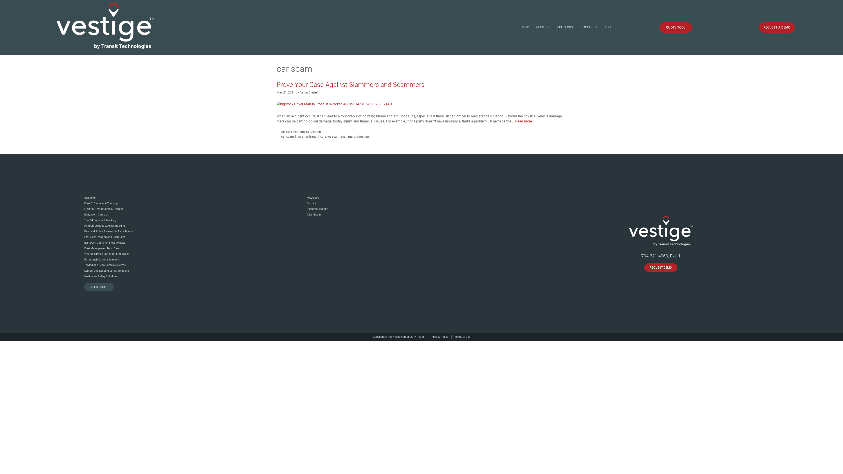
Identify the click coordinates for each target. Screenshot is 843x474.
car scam (287, 136)
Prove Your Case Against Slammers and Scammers (351, 84)
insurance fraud (306, 136)
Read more (523, 121)
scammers (348, 136)
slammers (363, 136)
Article (285, 132)
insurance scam (328, 136)
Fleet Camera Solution (306, 132)
